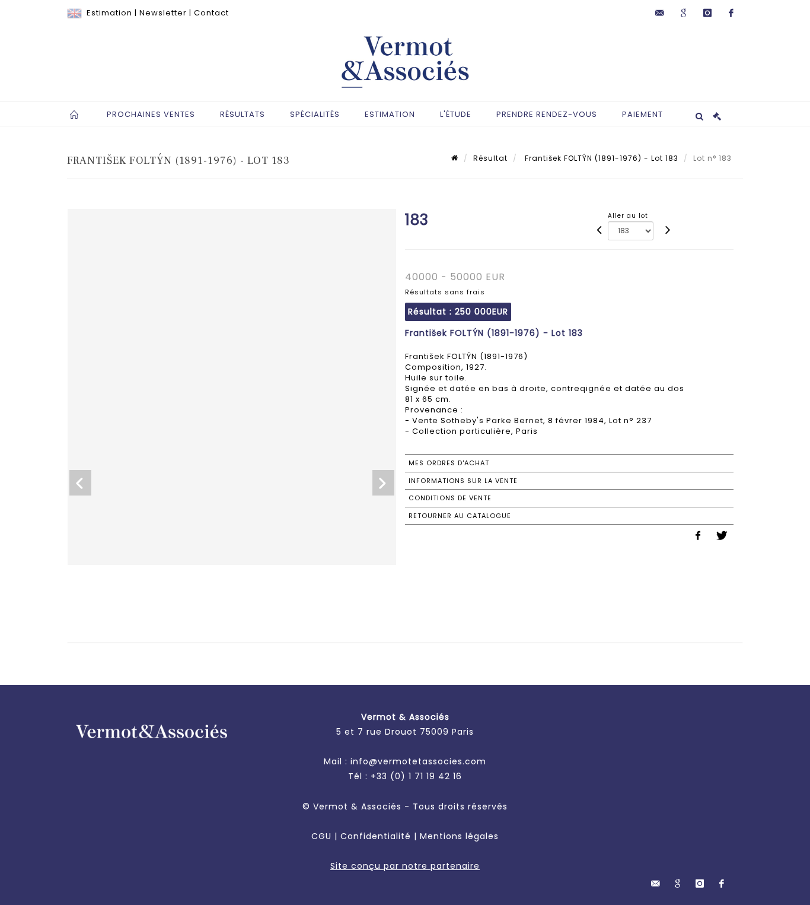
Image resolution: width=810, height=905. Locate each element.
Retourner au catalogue (460, 515)
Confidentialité (375, 836)
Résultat (490, 158)
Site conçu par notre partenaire (405, 866)
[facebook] (731, 13)
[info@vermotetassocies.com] (660, 13)
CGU (321, 836)
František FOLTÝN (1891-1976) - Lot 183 (600, 158)
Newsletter (163, 12)
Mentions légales (459, 836)
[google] (684, 13)
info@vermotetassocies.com (418, 761)
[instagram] (707, 13)
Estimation (109, 12)
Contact (211, 12)
